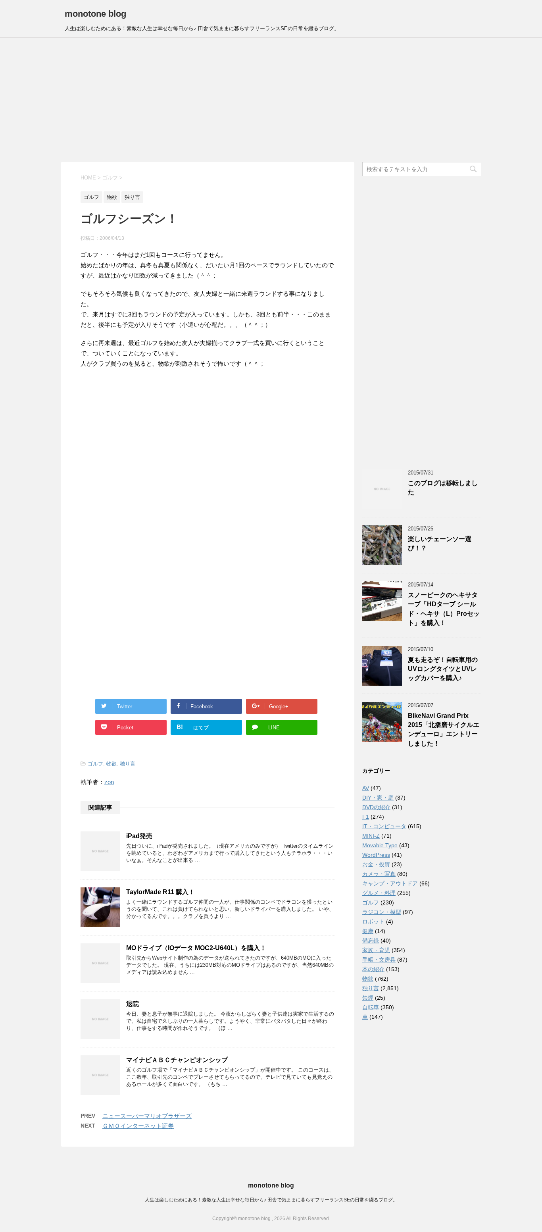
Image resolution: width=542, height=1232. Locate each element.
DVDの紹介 (376, 807)
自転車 (370, 1007)
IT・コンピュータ (384, 826)
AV (365, 788)
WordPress (376, 855)
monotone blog (95, 14)
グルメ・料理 (379, 893)
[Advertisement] (271, 100)
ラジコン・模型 (381, 912)
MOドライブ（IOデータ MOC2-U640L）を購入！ (196, 948)
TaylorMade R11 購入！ (160, 892)
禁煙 (367, 998)
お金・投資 (376, 864)
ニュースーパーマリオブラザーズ (147, 1115)
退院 (132, 1004)
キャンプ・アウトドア (390, 883)
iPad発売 (139, 836)
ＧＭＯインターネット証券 (138, 1125)
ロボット (373, 921)
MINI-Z (371, 836)
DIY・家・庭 (378, 797)
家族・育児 (376, 950)
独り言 (127, 764)
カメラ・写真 (379, 874)
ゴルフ (95, 764)
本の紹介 (373, 969)
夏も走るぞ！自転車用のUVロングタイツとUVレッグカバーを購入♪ (443, 669)
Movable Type (380, 845)
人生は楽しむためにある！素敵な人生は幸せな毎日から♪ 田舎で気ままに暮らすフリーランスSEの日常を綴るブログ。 (271, 1200)
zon (109, 782)
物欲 (111, 764)
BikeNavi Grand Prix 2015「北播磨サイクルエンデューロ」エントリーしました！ (443, 729)
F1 (365, 817)
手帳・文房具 (379, 959)
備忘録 (370, 940)
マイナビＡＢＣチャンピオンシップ (177, 1060)
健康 (367, 931)
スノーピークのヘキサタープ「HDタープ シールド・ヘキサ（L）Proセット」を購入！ (444, 609)
